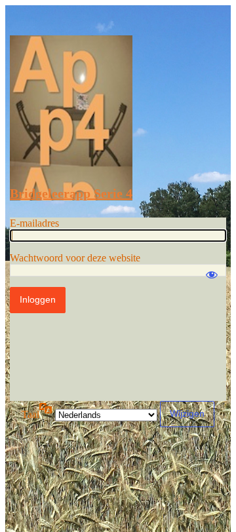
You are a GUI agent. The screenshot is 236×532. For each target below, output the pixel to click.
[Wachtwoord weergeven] (211, 269)
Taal (30, 414)
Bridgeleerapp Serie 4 (71, 193)
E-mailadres (34, 223)
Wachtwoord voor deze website (75, 257)
